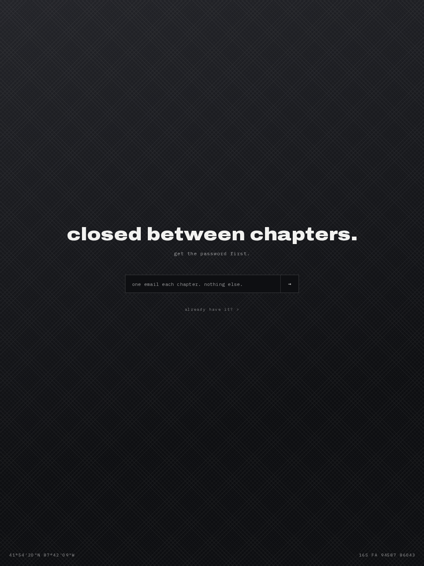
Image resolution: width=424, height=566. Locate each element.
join (289, 284)
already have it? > (212, 309)
